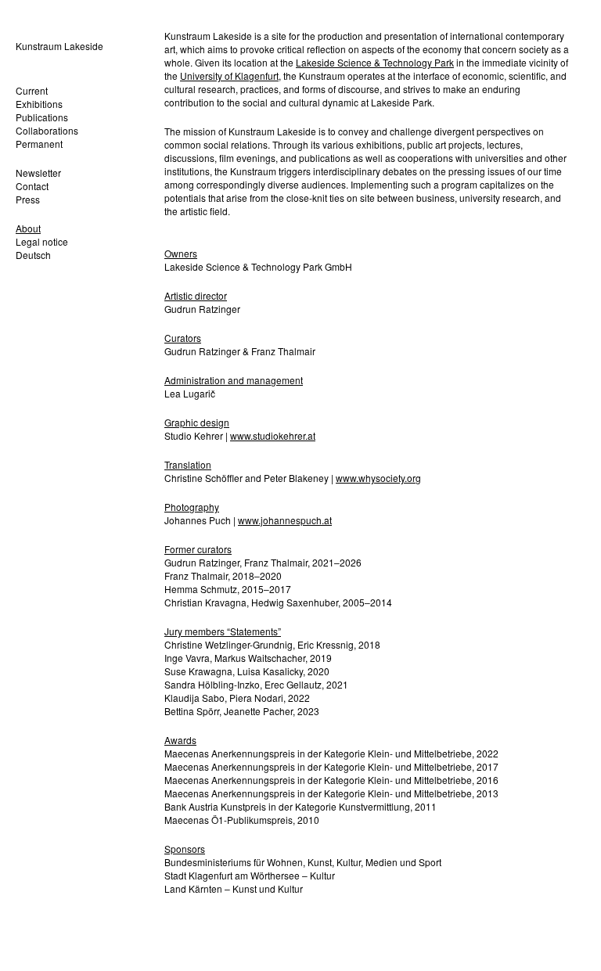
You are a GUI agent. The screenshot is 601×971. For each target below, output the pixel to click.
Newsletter (38, 172)
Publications (42, 117)
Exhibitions (39, 103)
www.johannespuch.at (285, 520)
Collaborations (47, 130)
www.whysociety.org (378, 477)
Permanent (39, 143)
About (28, 228)
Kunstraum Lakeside (59, 45)
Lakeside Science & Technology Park (375, 62)
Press (28, 199)
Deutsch (33, 254)
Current (32, 90)
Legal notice (42, 241)
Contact (32, 185)
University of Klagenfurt (229, 75)
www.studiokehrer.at (272, 435)
